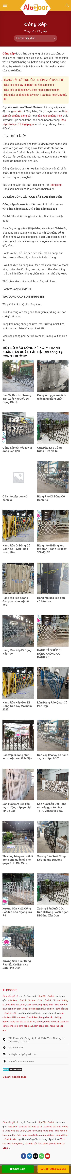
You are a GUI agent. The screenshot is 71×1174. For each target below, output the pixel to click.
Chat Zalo (19, 1169)
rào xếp (17, 111)
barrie (5, 1021)
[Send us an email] (35, 1156)
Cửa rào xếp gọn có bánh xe (14, 498)
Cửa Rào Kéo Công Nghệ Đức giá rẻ (49, 449)
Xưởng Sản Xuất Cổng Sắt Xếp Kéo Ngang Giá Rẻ (17, 912)
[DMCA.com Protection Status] (12, 1069)
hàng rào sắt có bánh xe (22, 1021)
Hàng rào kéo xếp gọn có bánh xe (51, 599)
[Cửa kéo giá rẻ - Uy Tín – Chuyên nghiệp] (35, 8)
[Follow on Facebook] (23, 1156)
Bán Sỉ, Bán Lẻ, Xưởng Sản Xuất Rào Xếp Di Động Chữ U (16, 399)
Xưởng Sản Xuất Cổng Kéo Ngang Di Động (51, 858)
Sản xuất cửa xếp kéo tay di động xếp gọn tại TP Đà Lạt (16, 807)
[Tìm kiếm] (67, 5)
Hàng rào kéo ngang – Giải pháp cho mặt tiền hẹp (16, 601)
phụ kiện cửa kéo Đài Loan (51, 1021)
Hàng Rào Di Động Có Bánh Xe (51, 498)
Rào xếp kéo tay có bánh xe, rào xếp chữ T (29, 84)
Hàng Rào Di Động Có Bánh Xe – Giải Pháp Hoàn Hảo (16, 549)
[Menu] (4, 5)
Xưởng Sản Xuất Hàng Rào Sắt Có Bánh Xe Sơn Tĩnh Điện (16, 964)
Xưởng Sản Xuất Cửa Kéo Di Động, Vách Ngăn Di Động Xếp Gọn (52, 912)
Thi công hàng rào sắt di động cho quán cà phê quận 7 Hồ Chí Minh (17, 860)
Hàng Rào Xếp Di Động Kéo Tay (17, 652)
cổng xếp (56, 184)
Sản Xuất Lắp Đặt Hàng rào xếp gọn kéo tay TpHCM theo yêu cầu (51, 807)
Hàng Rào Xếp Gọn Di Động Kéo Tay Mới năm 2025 (17, 706)
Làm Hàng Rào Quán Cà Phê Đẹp (52, 704)
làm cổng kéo (41, 1025)
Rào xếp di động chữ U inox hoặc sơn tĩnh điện (31, 89)
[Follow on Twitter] (29, 1156)
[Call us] (41, 1156)
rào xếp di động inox (50, 115)
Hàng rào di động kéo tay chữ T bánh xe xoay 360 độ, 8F (52, 549)
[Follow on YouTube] (47, 1156)
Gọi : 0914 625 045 (54, 1169)
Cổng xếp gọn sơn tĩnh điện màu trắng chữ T (51, 397)
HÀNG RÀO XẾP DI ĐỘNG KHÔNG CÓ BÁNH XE (34, 80)
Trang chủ (29, 31)
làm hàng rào (26, 1025)
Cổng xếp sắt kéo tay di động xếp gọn (17, 449)
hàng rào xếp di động (50, 1017)
